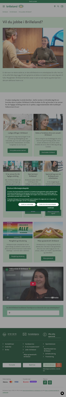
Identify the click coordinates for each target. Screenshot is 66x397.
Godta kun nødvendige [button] (27, 204)
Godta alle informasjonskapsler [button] (47, 204)
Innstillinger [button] (51, 207)
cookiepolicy (32, 200)
